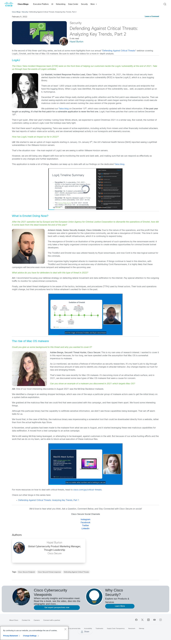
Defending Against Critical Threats (118, 51)
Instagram (85, 520)
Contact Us (26, 620)
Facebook (85, 523)
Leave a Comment (152, 16)
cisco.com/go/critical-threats (87, 490)
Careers (37, 620)
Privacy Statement (10, 636)
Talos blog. (119, 164)
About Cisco (13, 620)
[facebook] (136, 620)
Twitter (85, 526)
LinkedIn (85, 529)
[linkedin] (148, 620)
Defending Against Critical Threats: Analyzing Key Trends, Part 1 (48, 500)
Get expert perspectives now (56, 607)
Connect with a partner (51, 620)
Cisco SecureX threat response (49, 572)
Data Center (73, 4)
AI (52, 4)
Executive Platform (41, 4)
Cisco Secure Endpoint (26, 572)
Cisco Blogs (23, 4)
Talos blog (64, 109)
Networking (60, 4)
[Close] (65, 629)
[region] (34, 633)
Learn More (120, 606)
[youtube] (154, 620)
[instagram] (160, 620)
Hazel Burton (76, 42)
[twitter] (142, 620)
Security (84, 4)
